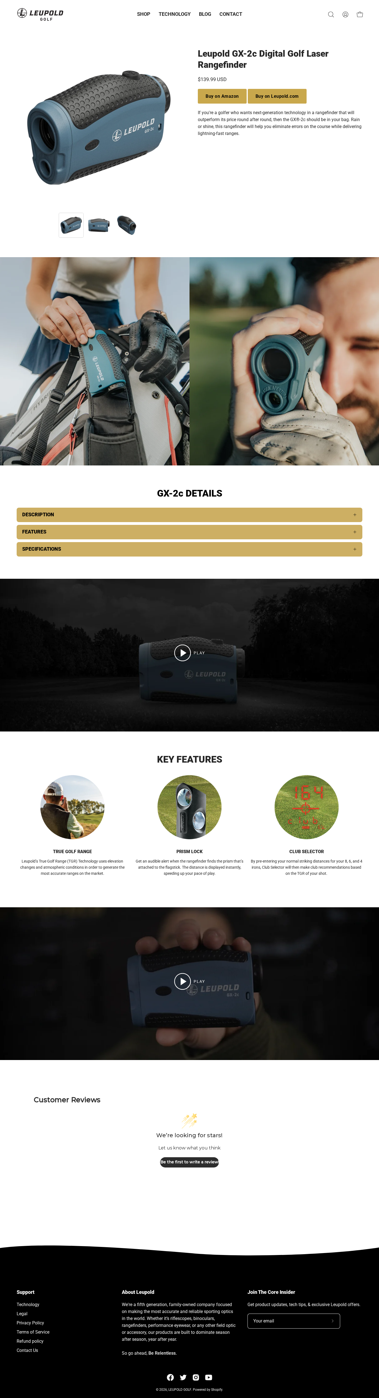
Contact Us (27, 1350)
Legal (22, 1313)
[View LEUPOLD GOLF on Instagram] (196, 1377)
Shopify (216, 1390)
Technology (28, 1304)
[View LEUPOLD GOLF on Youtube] (208, 1377)
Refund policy (30, 1341)
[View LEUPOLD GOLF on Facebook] (170, 1377)
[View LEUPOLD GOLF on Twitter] (183, 1377)
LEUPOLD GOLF (179, 1390)
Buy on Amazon (222, 96)
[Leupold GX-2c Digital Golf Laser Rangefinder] (71, 225)
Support (25, 1292)
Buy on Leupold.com (277, 96)
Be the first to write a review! (189, 1161)
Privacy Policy (30, 1323)
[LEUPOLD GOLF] (40, 14)
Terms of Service (33, 1332)
